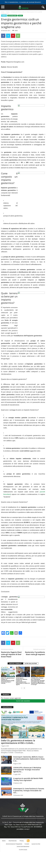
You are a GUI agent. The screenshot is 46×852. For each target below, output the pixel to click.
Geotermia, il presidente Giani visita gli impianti (35, 653)
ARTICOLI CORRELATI (15, 663)
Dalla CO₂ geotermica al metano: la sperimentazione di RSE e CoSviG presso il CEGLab (7, 680)
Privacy (22, 840)
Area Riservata (12, 840)
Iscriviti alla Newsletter (23, 846)
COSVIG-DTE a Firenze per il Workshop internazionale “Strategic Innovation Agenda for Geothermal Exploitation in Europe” (38, 681)
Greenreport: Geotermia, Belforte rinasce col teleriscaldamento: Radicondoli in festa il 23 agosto (23, 681)
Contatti (27, 844)
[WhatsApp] (18, 36)
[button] (42, 7)
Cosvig (7, 12)
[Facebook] (3, 36)
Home (2, 12)
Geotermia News (12, 15)
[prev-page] (22, 688)
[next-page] (24, 688)
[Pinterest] (13, 36)
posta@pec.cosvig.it (23, 829)
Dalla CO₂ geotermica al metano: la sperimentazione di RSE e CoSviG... (18, 741)
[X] (8, 36)
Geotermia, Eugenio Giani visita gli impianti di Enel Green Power (11, 654)
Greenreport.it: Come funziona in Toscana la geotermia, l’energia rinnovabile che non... (28, 791)
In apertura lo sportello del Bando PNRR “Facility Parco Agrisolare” (28, 779)
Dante (3, 840)
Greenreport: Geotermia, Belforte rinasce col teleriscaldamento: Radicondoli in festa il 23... (29, 759)
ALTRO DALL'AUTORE (31, 663)
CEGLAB (4, 676)
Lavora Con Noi (36, 844)
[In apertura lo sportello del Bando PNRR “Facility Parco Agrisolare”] (6, 781)
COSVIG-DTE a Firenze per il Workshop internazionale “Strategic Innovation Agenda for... (27, 770)
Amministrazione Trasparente (14, 844)
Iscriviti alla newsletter (23, 701)
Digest (20, 15)
